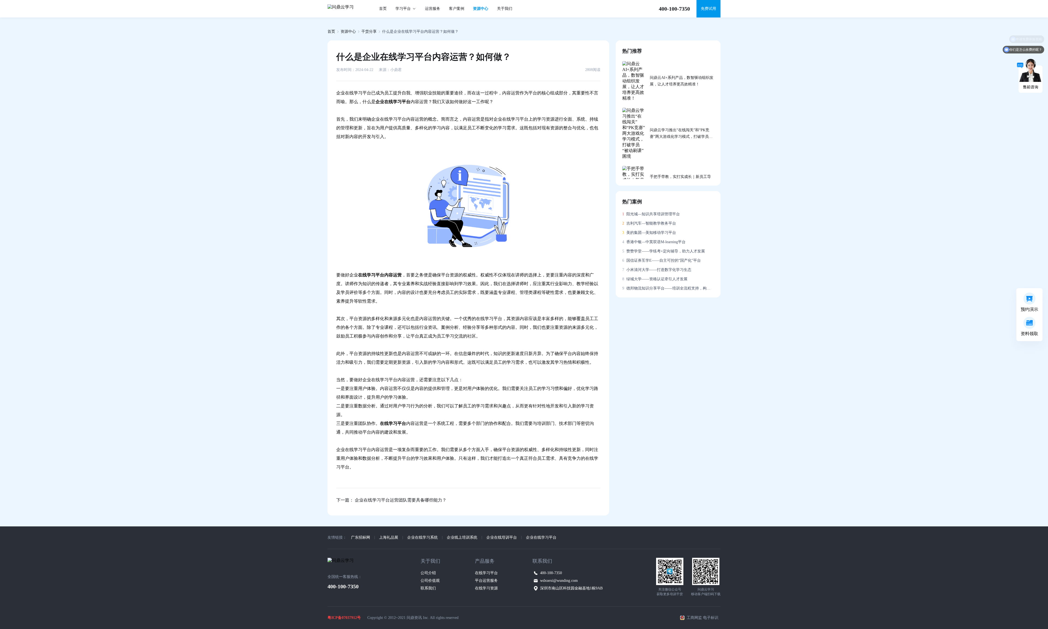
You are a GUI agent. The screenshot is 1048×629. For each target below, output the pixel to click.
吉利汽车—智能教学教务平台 (649, 223)
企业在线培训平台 (501, 537)
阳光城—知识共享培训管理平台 (651, 214)
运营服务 (432, 9)
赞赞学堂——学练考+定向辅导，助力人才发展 (663, 251)
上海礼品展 (388, 537)
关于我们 (504, 9)
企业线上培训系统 (462, 537)
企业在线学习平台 (541, 537)
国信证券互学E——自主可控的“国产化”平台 (661, 260)
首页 (383, 9)
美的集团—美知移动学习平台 (649, 233)
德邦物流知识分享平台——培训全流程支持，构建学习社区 (668, 288)
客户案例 (456, 9)
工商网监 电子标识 (702, 618)
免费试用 (708, 9)
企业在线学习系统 (422, 537)
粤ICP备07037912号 (344, 618)
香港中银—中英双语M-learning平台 (654, 242)
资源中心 (480, 9)
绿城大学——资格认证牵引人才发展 (654, 279)
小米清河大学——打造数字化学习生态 (656, 270)
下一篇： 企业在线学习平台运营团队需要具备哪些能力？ (391, 500)
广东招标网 (360, 537)
